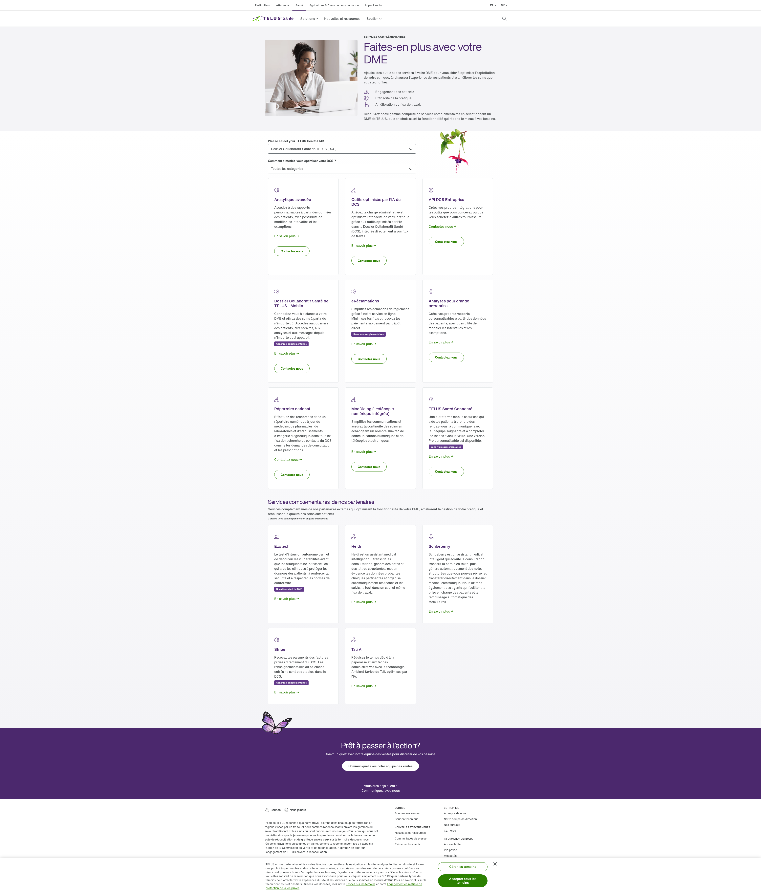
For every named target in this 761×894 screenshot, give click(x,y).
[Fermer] (495, 864)
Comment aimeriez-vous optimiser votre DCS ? (302, 160)
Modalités (450, 856)
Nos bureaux (452, 825)
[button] (309, 19)
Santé (299, 5)
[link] (342, 19)
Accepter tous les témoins (462, 880)
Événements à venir (407, 844)
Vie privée (450, 850)
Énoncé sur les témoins (360, 884)
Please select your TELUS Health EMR (296, 141)
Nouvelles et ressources (342, 18)
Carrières (450, 830)
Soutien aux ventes (407, 813)
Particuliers (262, 5)
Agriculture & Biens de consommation (334, 5)
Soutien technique (406, 819)
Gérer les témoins (462, 867)
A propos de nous (455, 813)
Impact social (373, 5)
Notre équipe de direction (460, 819)
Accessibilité (452, 844)
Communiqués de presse (410, 838)
